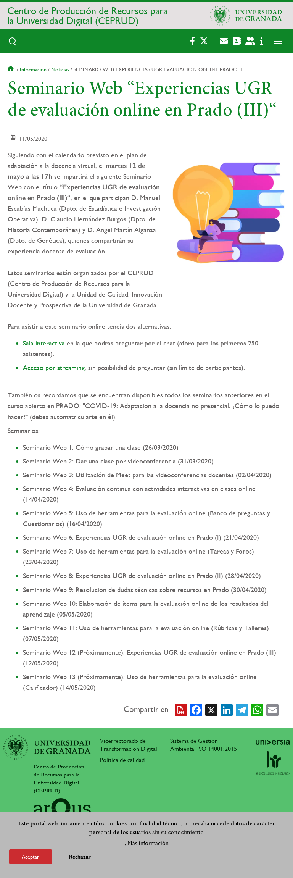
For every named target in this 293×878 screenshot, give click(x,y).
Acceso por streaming (54, 367)
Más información (148, 843)
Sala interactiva (44, 343)
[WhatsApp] (257, 709)
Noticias (60, 69)
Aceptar (30, 857)
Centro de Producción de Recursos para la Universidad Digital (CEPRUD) (87, 16)
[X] (211, 709)
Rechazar (80, 857)
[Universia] (273, 742)
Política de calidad (122, 759)
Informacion (33, 69)
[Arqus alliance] (62, 810)
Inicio (11, 69)
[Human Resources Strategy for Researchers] (273, 763)
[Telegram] (242, 709)
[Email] (272, 709)
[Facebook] (196, 709)
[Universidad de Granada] (246, 15)
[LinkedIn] (227, 709)
